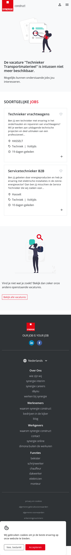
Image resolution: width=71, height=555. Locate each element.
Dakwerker (35, 473)
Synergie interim (35, 381)
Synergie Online (35, 441)
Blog (35, 418)
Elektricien (35, 478)
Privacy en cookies (33, 501)
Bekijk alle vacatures (14, 297)
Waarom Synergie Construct (35, 408)
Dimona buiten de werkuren (35, 446)
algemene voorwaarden (33, 512)
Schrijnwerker (36, 463)
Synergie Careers (35, 386)
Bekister (35, 458)
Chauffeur (35, 468)
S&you (35, 391)
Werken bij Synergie (35, 396)
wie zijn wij (35, 376)
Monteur (36, 484)
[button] (65, 4)
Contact (35, 436)
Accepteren (35, 547)
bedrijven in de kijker (35, 414)
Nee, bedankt (14, 547)
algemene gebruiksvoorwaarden (33, 506)
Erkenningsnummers (33, 518)
